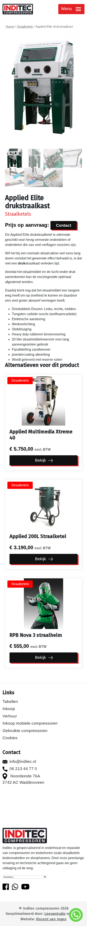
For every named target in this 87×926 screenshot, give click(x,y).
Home (10, 26)
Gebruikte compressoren (25, 730)
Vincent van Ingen (51, 919)
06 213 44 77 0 (23, 768)
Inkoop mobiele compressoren (30, 723)
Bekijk (41, 460)
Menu (67, 8)
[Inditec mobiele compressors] (25, 836)
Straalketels (25, 26)
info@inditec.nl (23, 761)
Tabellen (10, 701)
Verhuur (10, 716)
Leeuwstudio (54, 913)
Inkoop (9, 708)
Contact (63, 225)
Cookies (10, 738)
